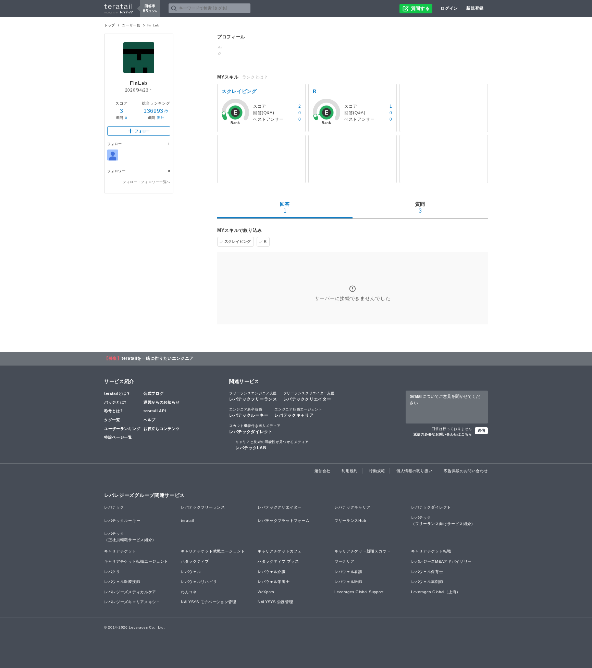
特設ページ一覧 (118, 437)
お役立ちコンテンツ (162, 429)
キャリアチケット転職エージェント (136, 561)
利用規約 (350, 471)
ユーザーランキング (122, 429)
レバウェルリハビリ (199, 582)
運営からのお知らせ (162, 402)
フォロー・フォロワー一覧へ (146, 182)
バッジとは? (115, 402)
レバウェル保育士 (427, 572)
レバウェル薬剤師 (427, 582)
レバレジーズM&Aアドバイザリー (441, 561)
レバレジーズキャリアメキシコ (132, 602)
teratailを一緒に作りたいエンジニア (158, 358)
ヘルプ (150, 420)
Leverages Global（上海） (435, 592)
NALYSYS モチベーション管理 (208, 602)
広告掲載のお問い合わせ (466, 471)
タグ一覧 (112, 420)
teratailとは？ (117, 393)
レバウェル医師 (348, 582)
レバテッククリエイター (309, 396)
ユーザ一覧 (131, 25)
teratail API (155, 411)
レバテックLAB (272, 445)
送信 (481, 430)
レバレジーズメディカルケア (130, 592)
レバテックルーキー (248, 412)
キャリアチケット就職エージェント (213, 551)
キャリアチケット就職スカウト (362, 551)
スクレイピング (237, 241)
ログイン (449, 8)
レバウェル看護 (348, 572)
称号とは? (113, 411)
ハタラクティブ (195, 561)
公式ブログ (154, 393)
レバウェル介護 (272, 572)
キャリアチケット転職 (431, 551)
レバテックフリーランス (253, 396)
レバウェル (191, 572)
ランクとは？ (255, 77)
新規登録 (475, 8)
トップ (109, 25)
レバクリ (112, 572)
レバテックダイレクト (255, 429)
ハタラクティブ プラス (278, 561)
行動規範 (377, 471)
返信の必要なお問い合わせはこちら (443, 434)
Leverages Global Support (359, 592)
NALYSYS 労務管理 (275, 602)
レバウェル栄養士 (274, 582)
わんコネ (189, 592)
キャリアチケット (120, 551)
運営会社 (322, 471)
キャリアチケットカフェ (280, 551)
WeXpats (266, 592)
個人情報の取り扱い (414, 471)
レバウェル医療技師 (122, 582)
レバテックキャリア (298, 412)
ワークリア (344, 561)
